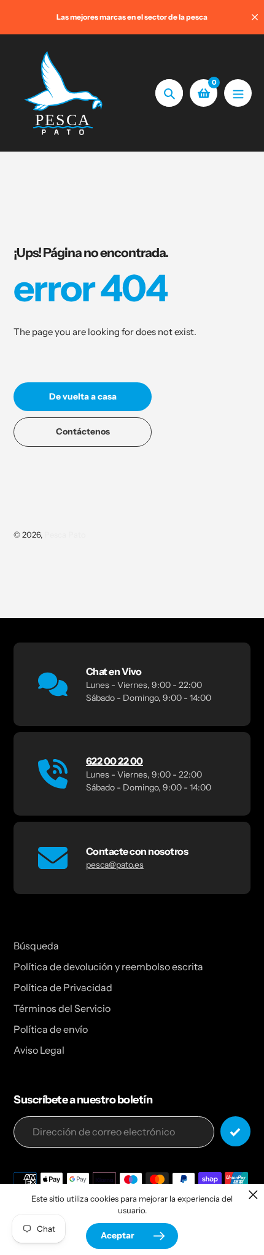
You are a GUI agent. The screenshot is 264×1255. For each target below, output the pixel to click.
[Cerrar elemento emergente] (253, 1194)
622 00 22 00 (114, 761)
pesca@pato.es (115, 864)
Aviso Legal (39, 1050)
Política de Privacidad (63, 987)
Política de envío (51, 1029)
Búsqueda (36, 946)
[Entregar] (235, 1131)
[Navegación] (238, 93)
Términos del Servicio (62, 1008)
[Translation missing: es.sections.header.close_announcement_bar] (255, 17)
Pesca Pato (65, 534)
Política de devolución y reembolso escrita (108, 966)
